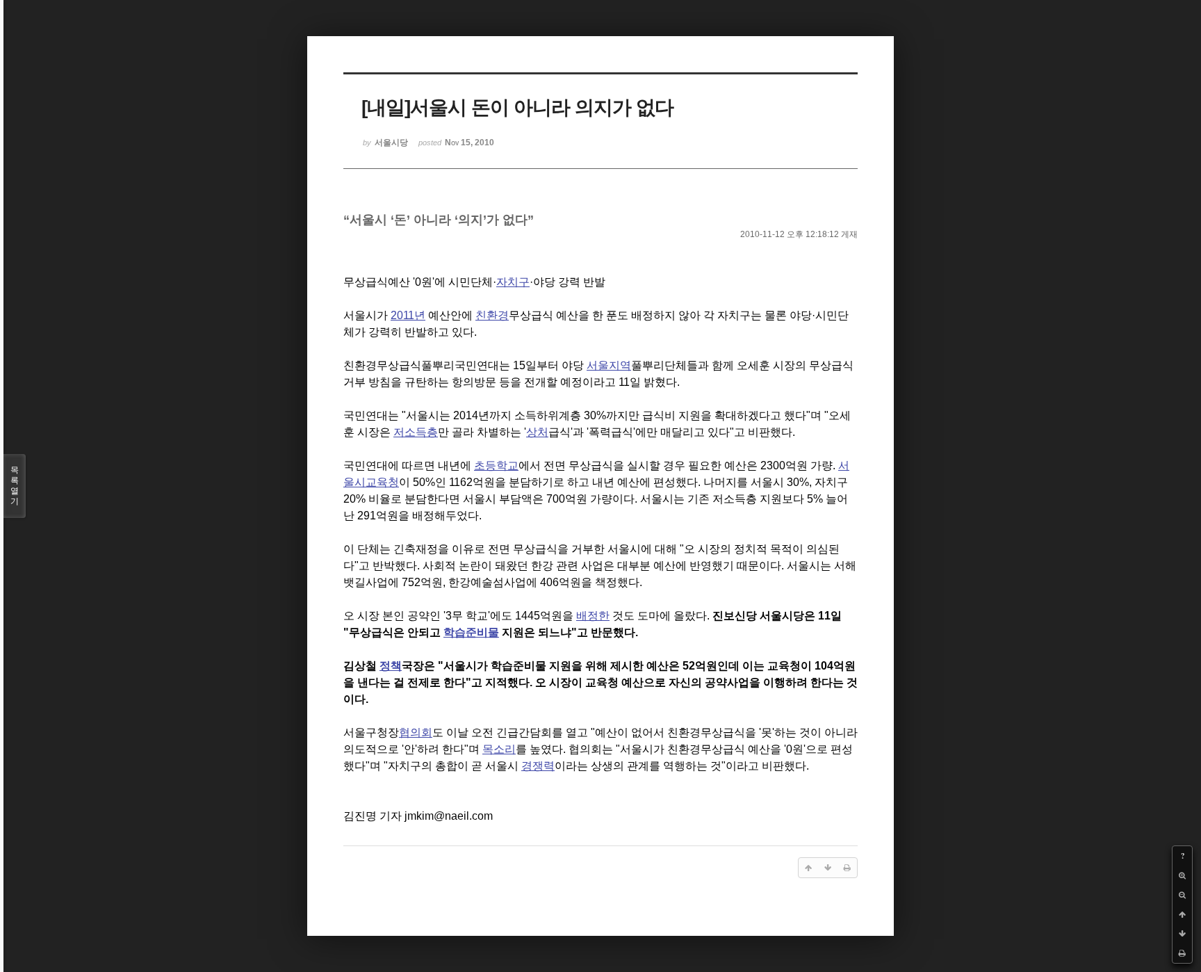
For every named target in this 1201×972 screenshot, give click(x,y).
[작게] (1182, 895)
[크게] (1182, 875)
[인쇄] (1182, 953)
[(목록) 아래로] (1182, 933)
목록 (14, 485)
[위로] (1182, 914)
